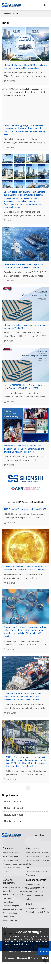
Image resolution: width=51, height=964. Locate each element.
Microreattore (31, 875)
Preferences (36, 958)
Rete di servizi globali (34, 892)
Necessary (11, 958)
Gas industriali (8, 917)
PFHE (28, 868)
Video (28, 899)
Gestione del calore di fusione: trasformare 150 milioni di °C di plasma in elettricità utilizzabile (25, 568)
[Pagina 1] (23, 788)
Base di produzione (10, 857)
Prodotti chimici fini (10, 921)
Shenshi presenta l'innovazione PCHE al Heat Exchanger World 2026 (25, 326)
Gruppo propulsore (10, 913)
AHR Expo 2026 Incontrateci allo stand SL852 (25, 509)
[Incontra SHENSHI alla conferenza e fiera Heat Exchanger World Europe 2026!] (25, 365)
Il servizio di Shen (33, 884)
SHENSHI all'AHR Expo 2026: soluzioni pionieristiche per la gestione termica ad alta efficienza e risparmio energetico (24, 448)
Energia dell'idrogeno (11, 906)
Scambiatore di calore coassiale (38, 853)
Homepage (8, 14)
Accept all (44, 951)
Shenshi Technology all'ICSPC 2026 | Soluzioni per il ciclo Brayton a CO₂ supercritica (25, 66)
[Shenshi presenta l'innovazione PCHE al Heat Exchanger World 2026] (25, 304)
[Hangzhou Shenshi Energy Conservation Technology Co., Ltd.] (11, 5)
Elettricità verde (9, 898)
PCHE (28, 864)
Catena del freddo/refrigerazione (15, 891)
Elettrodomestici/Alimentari (13, 895)
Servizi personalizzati (34, 895)
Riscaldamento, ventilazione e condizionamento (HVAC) (24, 887)
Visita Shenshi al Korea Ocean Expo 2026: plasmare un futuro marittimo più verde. (23, 266)
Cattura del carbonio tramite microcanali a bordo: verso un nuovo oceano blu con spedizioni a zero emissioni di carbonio (23, 696)
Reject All (13, 951)
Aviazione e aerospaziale (12, 909)
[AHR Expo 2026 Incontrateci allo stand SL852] (25, 489)
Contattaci (6, 871)
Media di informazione (11, 868)
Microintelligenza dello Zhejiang (38, 912)
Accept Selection (28, 951)
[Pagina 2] (28, 788)
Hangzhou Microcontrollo (36, 908)
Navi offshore (8, 902)
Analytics (23, 958)
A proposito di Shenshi (11, 853)
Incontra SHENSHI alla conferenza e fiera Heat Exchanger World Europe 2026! (23, 386)
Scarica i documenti (33, 888)
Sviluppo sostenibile (10, 860)
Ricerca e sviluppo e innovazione (15, 864)
